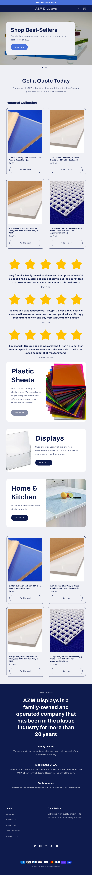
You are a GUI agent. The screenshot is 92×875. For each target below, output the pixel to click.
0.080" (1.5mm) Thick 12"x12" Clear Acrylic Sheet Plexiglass (25, 159)
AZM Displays (41, 866)
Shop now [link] (19, 413)
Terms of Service (13, 831)
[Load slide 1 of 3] (42, 67)
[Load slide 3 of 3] (50, 67)
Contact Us (11, 820)
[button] (7, 8)
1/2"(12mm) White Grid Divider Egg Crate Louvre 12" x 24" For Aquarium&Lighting (66, 230)
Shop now (19, 47)
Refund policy (12, 836)
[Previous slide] (36, 67)
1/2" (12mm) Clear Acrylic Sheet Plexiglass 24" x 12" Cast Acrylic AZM (23, 230)
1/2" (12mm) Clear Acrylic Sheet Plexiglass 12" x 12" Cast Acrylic (65, 159)
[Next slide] (55, 67)
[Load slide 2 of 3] (46, 67)
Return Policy (11, 825)
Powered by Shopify (53, 866)
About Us (10, 814)
